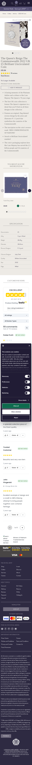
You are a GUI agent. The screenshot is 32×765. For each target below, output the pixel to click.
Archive (15, 14)
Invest (18, 566)
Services (3, 573)
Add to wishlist (16, 88)
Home (4, 14)
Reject (16, 417)
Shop (2, 566)
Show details (22, 400)
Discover (18, 570)
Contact (18, 576)
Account (3, 586)
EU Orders (19, 586)
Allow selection (16, 411)
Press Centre (4, 638)
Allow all (16, 406)
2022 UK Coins (22, 14)
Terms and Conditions (22, 641)
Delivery (3, 589)
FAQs (18, 592)
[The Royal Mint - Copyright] (4, 3)
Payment (3, 595)
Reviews (3, 592)
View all (3, 598)
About (18, 573)
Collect (9, 14)
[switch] (27, 381)
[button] (28, 3)
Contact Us (19, 644)
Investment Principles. (23, 695)
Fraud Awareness (6, 647)
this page (3, 729)
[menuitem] (12, 3)
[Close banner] (29, 345)
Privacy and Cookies (7, 644)
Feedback (6, 736)
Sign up (16, 609)
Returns (18, 589)
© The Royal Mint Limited (11, 749)
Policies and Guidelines (7, 641)
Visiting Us (19, 595)
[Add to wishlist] (25, 176)
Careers (3, 576)
